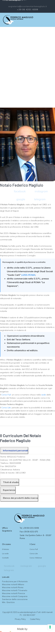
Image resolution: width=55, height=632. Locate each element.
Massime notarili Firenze (13, 593)
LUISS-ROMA (28, 274)
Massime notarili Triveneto (14, 590)
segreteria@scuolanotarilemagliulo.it (27, 6)
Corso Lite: (6, 407)
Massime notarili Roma (12, 587)
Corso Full (6, 394)
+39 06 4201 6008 (27, 9)
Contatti (5, 558)
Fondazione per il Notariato (15, 581)
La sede (5, 553)
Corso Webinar (36, 558)
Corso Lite (34, 553)
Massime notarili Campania (15, 596)
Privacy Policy (20, 619)
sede (43, 394)
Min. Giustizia (8, 602)
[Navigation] (52, 20)
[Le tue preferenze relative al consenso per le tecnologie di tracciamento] (50, 627)
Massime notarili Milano (13, 584)
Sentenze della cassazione (15, 599)
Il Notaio (5, 549)
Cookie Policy (35, 619)
